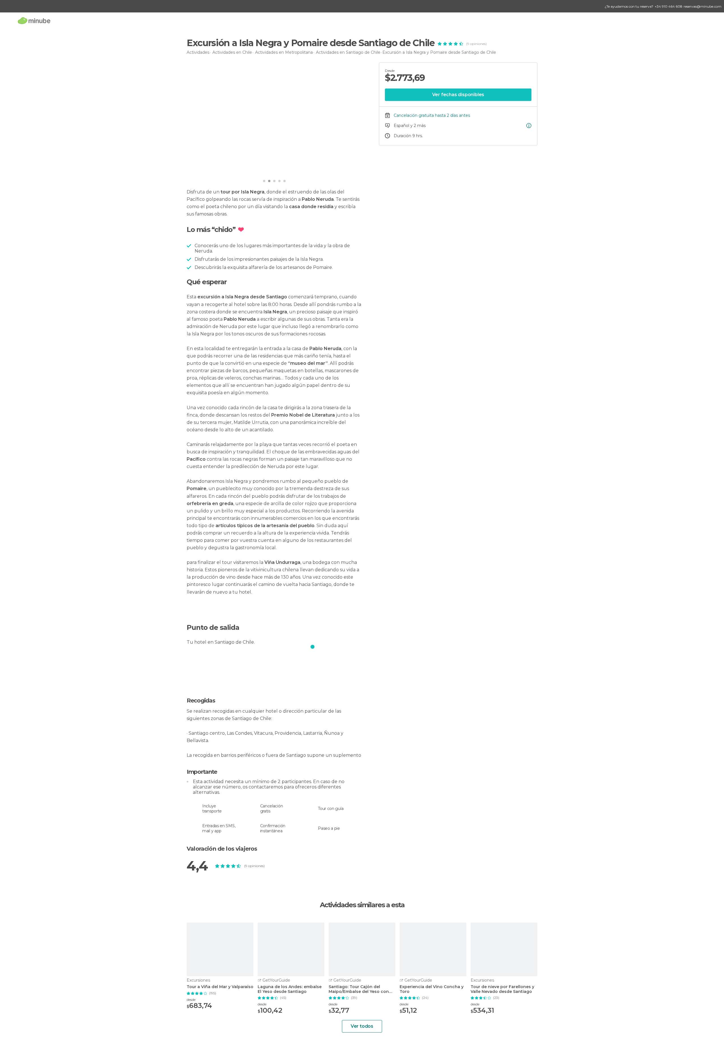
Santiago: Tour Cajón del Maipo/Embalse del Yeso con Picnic (359, 989)
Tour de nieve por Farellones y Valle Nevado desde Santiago (502, 989)
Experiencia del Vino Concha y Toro (432, 989)
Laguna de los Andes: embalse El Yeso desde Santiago (290, 989)
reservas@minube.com (702, 6)
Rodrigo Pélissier (214, 168)
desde (191, 999)
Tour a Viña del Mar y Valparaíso (220, 986)
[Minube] (34, 20)
